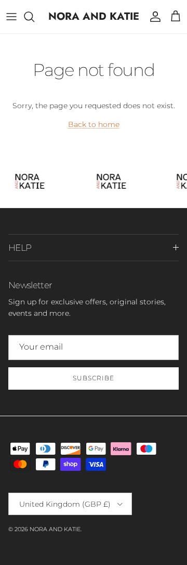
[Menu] (11, 16)
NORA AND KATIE (55, 529)
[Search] (34, 16)
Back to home (93, 124)
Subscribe (93, 378)
